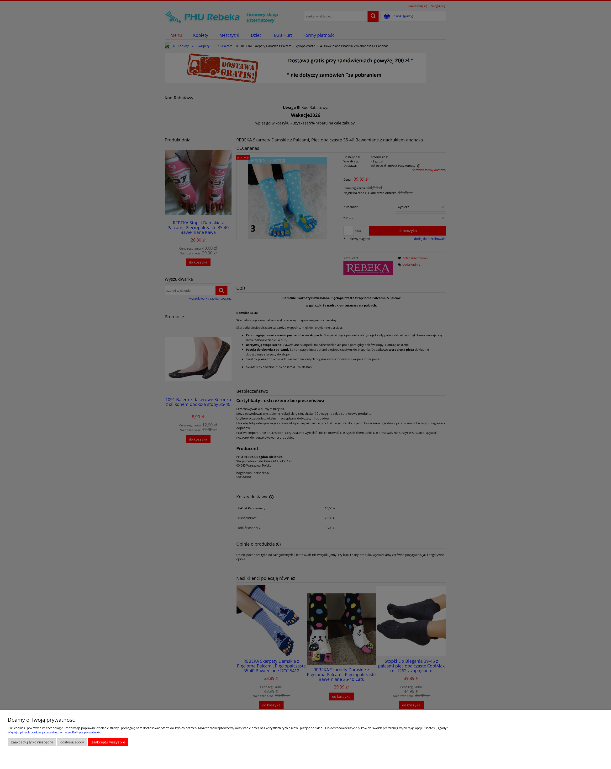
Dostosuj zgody (72, 742)
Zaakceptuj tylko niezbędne (32, 742)
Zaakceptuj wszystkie (108, 742)
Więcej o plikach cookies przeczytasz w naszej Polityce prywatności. (55, 732)
